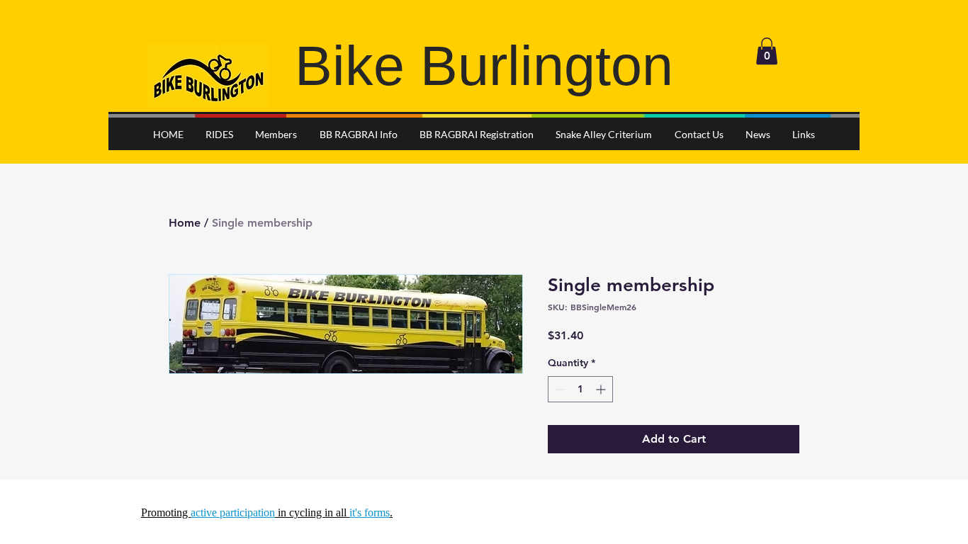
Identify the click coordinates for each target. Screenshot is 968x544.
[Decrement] (559, 389)
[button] (766, 51)
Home (185, 223)
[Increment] (602, 389)
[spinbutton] (580, 389)
